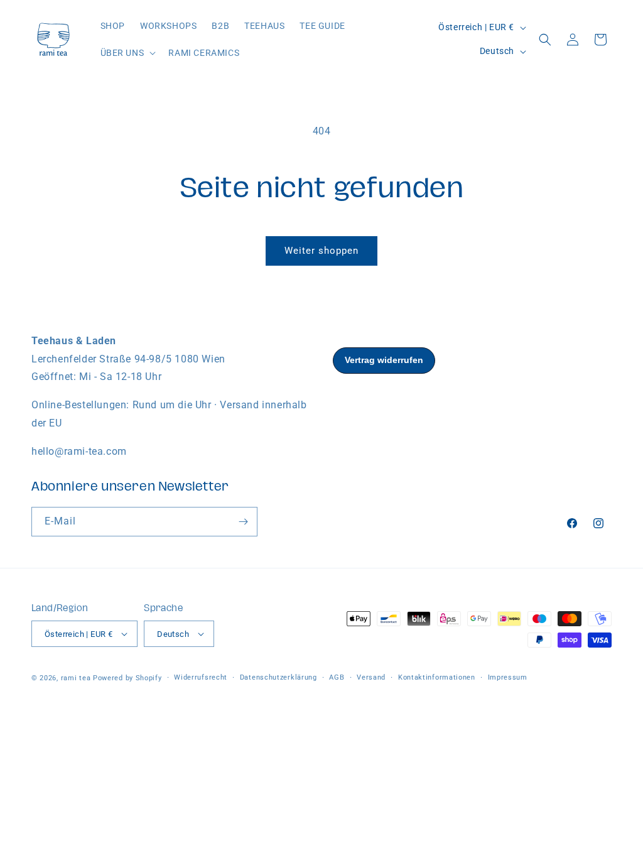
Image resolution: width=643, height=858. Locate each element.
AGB (336, 677)
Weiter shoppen (321, 250)
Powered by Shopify (127, 678)
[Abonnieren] (243, 521)
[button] (127, 53)
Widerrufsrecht (200, 677)
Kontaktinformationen (436, 677)
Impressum (507, 677)
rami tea (76, 678)
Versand (371, 677)
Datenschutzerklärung (278, 677)
